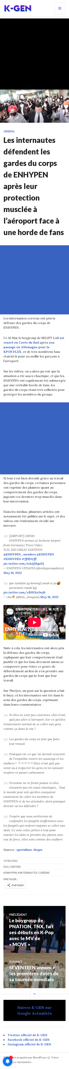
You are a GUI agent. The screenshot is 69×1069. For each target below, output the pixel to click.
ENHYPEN (11, 872)
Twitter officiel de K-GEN (27, 1035)
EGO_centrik (12, 866)
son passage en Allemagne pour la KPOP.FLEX (28, 347)
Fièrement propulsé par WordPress (25, 1057)
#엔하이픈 (29, 559)
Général (9, 131)
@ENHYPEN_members (19, 554)
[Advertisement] (34, 53)
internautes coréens (35, 872)
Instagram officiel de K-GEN (29, 1044)
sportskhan (24, 850)
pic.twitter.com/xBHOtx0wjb (24, 592)
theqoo (37, 850)
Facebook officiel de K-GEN (29, 1040)
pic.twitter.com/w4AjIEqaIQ (23, 563)
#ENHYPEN (12, 559)
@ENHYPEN (45, 554)
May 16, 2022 (12, 573)
